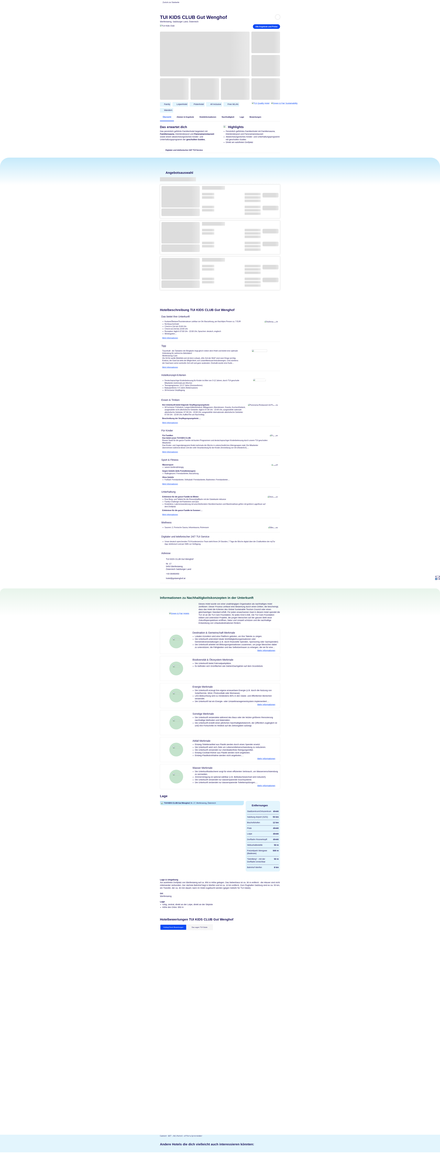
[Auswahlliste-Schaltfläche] (277, 17)
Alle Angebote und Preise (266, 27)
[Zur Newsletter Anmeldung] (437, 579)
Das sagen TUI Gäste (199, 927)
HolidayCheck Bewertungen (173, 927)
